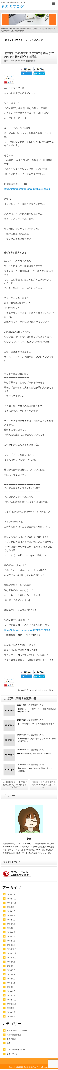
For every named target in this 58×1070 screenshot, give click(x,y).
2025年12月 (11, 899)
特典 (8, 1043)
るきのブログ (12, 6)
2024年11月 (11, 953)
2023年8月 (11, 1016)
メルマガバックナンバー (39, 690)
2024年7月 (11, 970)
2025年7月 (11, 920)
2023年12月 (11, 1000)
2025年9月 (11, 911)
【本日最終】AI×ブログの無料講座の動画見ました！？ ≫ (43, 784)
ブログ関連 (11, 1039)
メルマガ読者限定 (14, 1035)
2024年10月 (11, 957)
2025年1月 (11, 945)
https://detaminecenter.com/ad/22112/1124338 (27, 189)
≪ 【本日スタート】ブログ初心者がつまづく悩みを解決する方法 (15, 784)
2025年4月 (11, 932)
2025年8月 (11, 915)
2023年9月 (11, 1012)
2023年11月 (11, 1004)
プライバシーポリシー (16, 1050)
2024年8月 (11, 966)
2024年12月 (11, 949)
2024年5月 (11, 979)
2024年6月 (11, 974)
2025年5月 (11, 928)
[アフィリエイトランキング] (17, 878)
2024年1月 (11, 995)
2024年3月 (11, 987)
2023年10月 (11, 1008)
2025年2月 (11, 941)
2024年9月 (11, 962)
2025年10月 (11, 907)
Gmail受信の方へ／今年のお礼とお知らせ (34, 753)
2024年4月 (11, 983)
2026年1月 (11, 894)
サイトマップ (12, 1054)
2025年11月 (11, 903)
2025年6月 (11, 924)
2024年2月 (11, 991)
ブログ (22, 690)
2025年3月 (11, 936)
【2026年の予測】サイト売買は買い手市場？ (35, 724)
